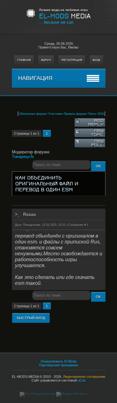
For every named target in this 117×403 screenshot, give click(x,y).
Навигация (35, 78)
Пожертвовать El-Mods (59, 361)
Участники (55, 113)
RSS (101, 113)
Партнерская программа (58, 365)
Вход (96, 60)
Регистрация (71, 60)
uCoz (82, 380)
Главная (24, 60)
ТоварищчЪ (23, 156)
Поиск (92, 113)
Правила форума (75, 113)
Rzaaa (29, 214)
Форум (46, 60)
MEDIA (65, 16)
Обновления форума (32, 113)
